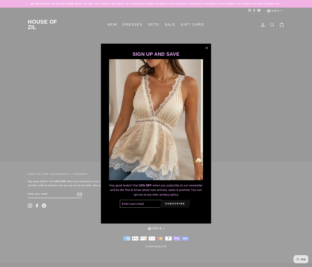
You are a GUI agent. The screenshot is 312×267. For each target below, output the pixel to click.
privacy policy (169, 194)
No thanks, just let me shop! (156, 212)
